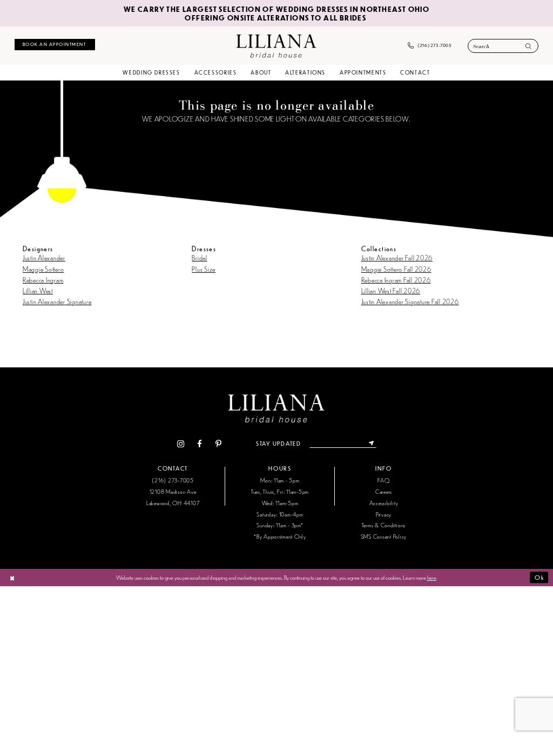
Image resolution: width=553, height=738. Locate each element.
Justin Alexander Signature (57, 301)
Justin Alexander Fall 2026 (397, 257)
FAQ (383, 480)
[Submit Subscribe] (371, 443)
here (431, 577)
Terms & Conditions (384, 524)
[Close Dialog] (12, 578)
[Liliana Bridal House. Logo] (276, 45)
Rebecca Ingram (43, 279)
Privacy (384, 514)
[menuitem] (55, 44)
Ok (539, 577)
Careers (383, 491)
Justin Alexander (44, 257)
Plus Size (203, 268)
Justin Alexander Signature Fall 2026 (410, 301)
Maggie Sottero (43, 268)
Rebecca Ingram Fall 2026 (396, 279)
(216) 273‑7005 (172, 480)
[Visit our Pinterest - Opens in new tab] (218, 444)
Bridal (199, 257)
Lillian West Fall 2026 (390, 290)
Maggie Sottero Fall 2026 (396, 268)
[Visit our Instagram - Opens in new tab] (180, 444)
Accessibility (384, 502)
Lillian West (38, 290)
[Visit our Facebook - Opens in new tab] (200, 444)
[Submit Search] (528, 46)
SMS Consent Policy (384, 536)
